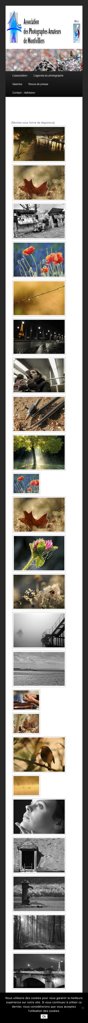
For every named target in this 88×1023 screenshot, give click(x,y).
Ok (44, 1016)
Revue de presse (38, 84)
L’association (19, 75)
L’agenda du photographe (48, 75)
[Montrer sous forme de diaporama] (33, 122)
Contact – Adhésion (23, 92)
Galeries (17, 84)
